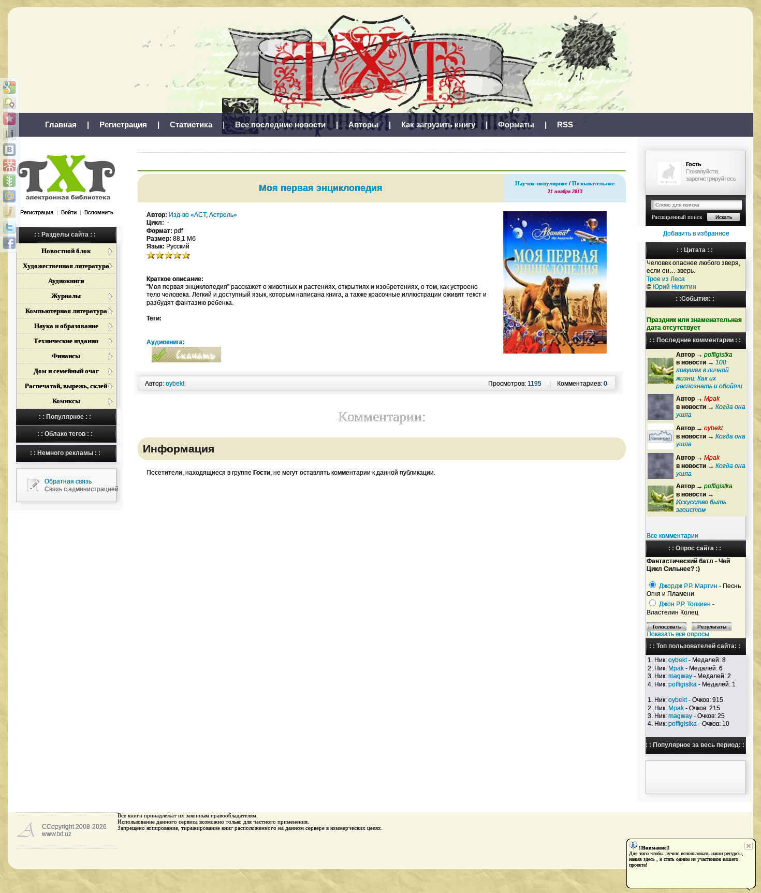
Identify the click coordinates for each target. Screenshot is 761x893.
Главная (61, 124)
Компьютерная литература (66, 311)
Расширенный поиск (677, 217)
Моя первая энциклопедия (321, 188)
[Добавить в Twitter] (9, 227)
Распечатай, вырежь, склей (66, 386)
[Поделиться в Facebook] (9, 243)
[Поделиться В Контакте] (9, 149)
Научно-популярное (541, 183)
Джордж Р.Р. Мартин (688, 586)
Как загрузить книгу (438, 124)
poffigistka (682, 684)
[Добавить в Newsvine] (9, 180)
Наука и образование (66, 326)
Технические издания (66, 341)
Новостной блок (66, 251)
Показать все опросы (678, 634)
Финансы (66, 356)
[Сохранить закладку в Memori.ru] (9, 118)
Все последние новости (280, 124)
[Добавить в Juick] (9, 212)
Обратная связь (68, 481)
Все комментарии (672, 535)
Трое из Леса (666, 279)
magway (680, 676)
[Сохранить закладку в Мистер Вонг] (9, 165)
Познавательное (593, 183)
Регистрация (123, 124)
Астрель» (223, 214)
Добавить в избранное (696, 233)
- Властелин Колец (680, 608)
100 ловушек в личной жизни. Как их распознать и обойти (709, 374)
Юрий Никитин (674, 286)
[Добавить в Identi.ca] (9, 103)
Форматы (516, 124)
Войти (69, 212)
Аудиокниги (66, 281)
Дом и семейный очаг (66, 371)
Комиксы (66, 401)
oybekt (677, 660)
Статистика (191, 124)
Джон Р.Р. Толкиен (685, 604)
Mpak (676, 668)
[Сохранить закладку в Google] (9, 87)
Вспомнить (98, 212)
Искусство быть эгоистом (701, 506)
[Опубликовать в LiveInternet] (9, 134)
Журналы (66, 296)
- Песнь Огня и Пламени (694, 589)
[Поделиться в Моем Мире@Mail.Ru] (9, 196)
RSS (565, 124)
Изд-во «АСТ (187, 214)
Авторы (363, 124)
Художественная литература (66, 266)
